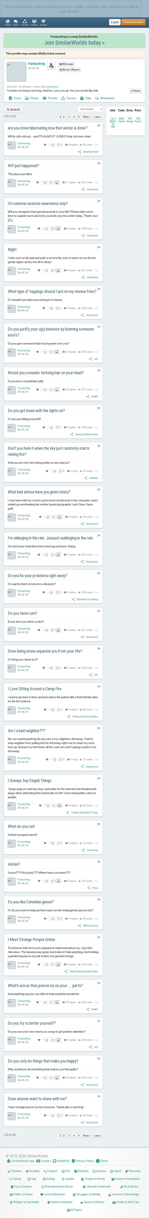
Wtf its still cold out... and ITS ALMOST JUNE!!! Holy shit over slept (49, 136)
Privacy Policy (84, 1160)
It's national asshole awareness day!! (38, 203)
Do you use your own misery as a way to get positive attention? (46, 1031)
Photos (34, 98)
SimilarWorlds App (22, 1160)
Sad (33, 1178)
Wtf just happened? (23, 165)
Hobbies (93, 478)
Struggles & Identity (88, 1194)
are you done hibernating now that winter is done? (47, 128)
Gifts (88, 98)
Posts (17, 98)
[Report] (98, 125)
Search (15, 109)
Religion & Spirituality (26, 1202)
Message (67, 64)
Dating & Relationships (86, 434)
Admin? (14, 864)
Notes (137, 90)
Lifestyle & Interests (98, 1186)
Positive (16, 1171)
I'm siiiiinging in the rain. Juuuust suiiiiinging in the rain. (51, 538)
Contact (45, 1160)
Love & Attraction (54, 1194)
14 (70, 1077)
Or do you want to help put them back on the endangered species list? (50, 910)
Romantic (134, 1171)
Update (69, 1178)
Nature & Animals (61, 1202)
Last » (97, 116)
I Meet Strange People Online (31, 939)
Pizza (95, 887)
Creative (51, 1171)
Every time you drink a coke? (26, 621)
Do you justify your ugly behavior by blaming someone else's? (51, 332)
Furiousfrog (36, 64)
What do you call (21, 826)
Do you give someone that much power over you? (38, 343)
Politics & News (23, 1194)
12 (70, 351)
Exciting (34, 1171)
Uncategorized (90, 151)
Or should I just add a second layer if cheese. (35, 299)
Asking (50, 1178)
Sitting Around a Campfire (85, 716)
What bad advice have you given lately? (39, 492)
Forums (71, 98)
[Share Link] (79, 151)
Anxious (100, 1171)
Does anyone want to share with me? (37, 1098)
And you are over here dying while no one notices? (39, 462)
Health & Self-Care (127, 1202)
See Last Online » (50, 86)
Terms (104, 1160)
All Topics (76, 1209)
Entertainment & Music (58, 1186)
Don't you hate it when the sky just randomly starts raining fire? (48, 451)
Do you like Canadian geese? (31, 901)
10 (70, 389)
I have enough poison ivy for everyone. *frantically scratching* (46, 1107)
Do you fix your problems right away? (37, 575)
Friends (52, 98)
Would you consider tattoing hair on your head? (46, 372)
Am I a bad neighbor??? (26, 730)
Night (12, 249)
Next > (87, 116)
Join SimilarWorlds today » (74, 42)
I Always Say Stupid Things (29, 780)
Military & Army (90, 925)
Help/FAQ (62, 1160)
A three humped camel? (22, 834)
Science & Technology (125, 1194)
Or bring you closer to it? (23, 659)
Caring (16, 1178)
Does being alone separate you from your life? (45, 651)
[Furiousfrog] (12, 145)
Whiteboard (107, 98)
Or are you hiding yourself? (24, 419)
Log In (115, 22)
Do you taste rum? (22, 613)
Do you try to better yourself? (32, 1023)
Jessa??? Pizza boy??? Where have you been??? (39, 872)
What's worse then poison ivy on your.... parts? (45, 985)
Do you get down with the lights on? (36, 410)
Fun (67, 1171)
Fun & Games (23, 1186)
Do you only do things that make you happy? (43, 1061)
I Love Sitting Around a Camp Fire (35, 688)
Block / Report (70, 69)
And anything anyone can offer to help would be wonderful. (43, 994)
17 (70, 182)
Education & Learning (87, 599)
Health (94, 396)
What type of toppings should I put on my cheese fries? (52, 291)
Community (92, 189)
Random (82, 1171)
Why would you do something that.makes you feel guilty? (43, 1069)
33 (70, 1002)
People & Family (94, 1178)
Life (96, 358)
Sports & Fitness (94, 1202)
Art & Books (131, 1186)
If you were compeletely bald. (26, 381)
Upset (117, 1171)
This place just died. (20, 174)
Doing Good (92, 315)
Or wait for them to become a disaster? (32, 584)
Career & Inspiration (127, 1178)
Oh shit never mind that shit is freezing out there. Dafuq (41, 546)
